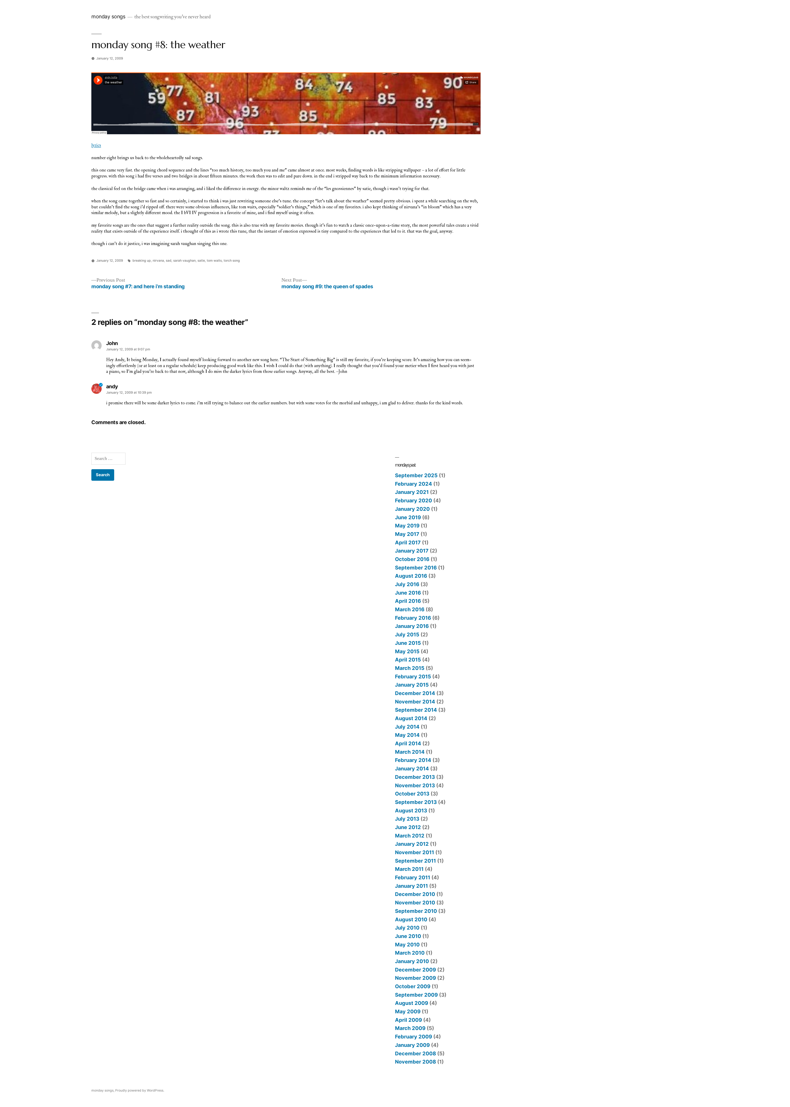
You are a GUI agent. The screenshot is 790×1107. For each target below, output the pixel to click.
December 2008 (415, 1053)
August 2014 (411, 718)
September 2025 (416, 475)
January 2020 (412, 509)
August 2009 (411, 1003)
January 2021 (412, 492)
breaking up (141, 260)
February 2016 (413, 618)
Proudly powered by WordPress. (139, 1090)
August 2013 (411, 810)
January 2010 (412, 961)
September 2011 (415, 861)
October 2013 (412, 794)
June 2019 (408, 517)
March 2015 (409, 668)
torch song (232, 260)
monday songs (108, 16)
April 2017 (408, 542)
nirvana (158, 260)
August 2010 (411, 919)
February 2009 (413, 1037)
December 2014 (415, 693)
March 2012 (409, 836)
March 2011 (409, 869)
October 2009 (412, 986)
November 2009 (415, 978)
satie (201, 260)
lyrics (96, 145)
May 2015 (407, 651)
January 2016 (412, 626)
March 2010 (410, 953)
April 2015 (408, 660)
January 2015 (412, 685)
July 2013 (407, 819)
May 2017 (407, 534)
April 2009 (408, 1020)
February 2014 (413, 760)
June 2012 (408, 827)
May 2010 (407, 944)
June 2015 (408, 643)
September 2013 (416, 802)
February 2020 (413, 500)
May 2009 (408, 1011)
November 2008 (415, 1062)
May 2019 (407, 526)
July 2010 (407, 928)
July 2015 (407, 634)
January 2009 (412, 1045)
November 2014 (415, 702)
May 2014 (407, 735)
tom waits (214, 260)
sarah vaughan (184, 260)
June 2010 (408, 936)
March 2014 (410, 752)
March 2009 (410, 1028)
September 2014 (416, 710)
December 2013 (415, 777)
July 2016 (407, 584)
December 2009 (415, 970)
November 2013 (415, 785)
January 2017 (412, 551)
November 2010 (415, 902)
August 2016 (411, 576)
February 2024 (413, 484)
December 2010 (415, 894)
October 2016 (412, 559)
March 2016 (409, 609)
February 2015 (413, 676)
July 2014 (407, 727)
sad (168, 260)
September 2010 (416, 911)
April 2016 (408, 601)
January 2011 (411, 886)
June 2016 (408, 593)
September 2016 (416, 568)
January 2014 (412, 768)
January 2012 (412, 844)
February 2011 (412, 877)
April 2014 (408, 743)
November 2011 (414, 852)
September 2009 (416, 995)
